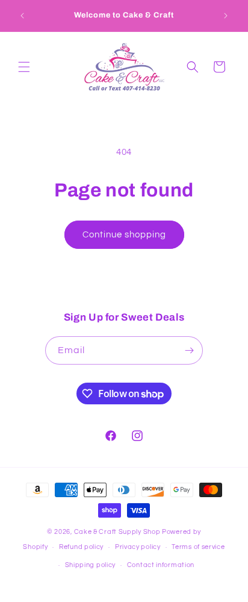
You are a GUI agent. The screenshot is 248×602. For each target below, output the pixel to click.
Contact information (160, 565)
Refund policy (81, 547)
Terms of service (198, 547)
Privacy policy (138, 547)
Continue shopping (124, 234)
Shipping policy (90, 565)
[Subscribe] (189, 350)
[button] (24, 67)
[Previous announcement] (22, 15)
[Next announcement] (225, 15)
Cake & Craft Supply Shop (117, 531)
